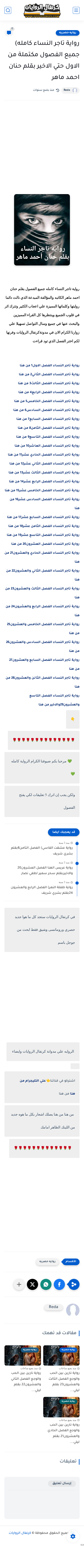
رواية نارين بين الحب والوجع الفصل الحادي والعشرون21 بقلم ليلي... (63, 1433)
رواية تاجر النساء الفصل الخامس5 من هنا (47, 401)
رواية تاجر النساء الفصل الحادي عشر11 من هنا (44, 455)
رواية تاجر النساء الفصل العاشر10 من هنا (47, 446)
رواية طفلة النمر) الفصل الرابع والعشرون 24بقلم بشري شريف (42, 890)
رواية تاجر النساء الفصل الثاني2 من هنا (49, 375)
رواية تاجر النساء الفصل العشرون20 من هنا (45, 544)
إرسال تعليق (61, 1483)
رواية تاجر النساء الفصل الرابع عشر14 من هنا (44, 482)
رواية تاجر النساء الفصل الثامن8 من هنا (49, 428)
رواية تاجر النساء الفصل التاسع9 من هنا (48, 437)
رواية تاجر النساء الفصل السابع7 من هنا (48, 419)
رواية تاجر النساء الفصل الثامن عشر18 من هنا (44, 526)
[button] (59, 1284)
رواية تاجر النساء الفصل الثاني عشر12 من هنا (44, 464)
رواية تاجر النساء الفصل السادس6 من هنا (46, 410)
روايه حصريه (67, 32)
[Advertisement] (42, 153)
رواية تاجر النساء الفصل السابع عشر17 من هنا (43, 517)
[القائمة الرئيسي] (76, 10)
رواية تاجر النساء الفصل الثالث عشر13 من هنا (44, 473)
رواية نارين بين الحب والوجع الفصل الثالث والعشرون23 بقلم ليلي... (64, 1382)
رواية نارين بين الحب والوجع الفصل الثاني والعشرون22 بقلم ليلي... (26, 1382)
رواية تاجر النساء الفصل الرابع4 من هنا (49, 392)
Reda (67, 90)
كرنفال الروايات (20, 1533)
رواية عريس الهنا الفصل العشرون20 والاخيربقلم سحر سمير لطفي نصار (45, 871)
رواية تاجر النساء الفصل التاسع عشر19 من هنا (43, 535)
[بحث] (7, 10)
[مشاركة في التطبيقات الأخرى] (19, 1284)
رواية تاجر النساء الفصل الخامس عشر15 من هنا (42, 491)
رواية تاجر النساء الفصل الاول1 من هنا (50, 366)
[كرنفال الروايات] (42, 10)
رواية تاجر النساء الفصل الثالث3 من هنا (49, 384)
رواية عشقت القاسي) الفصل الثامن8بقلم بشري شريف (42, 851)
